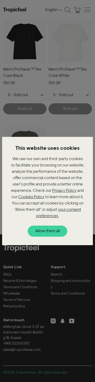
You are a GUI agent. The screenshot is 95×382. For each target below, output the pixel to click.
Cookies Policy (31, 197)
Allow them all (47, 231)
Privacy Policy (64, 191)
